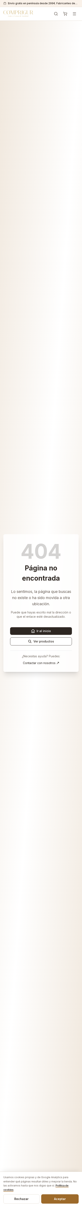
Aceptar (60, 1199)
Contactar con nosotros (39, 663)
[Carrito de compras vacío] (65, 14)
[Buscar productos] (56, 14)
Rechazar (21, 1199)
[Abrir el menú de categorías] (74, 14)
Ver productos (43, 641)
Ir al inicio (44, 631)
